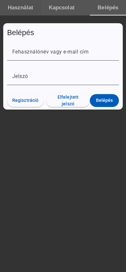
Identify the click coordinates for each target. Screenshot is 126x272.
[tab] (20, 7)
